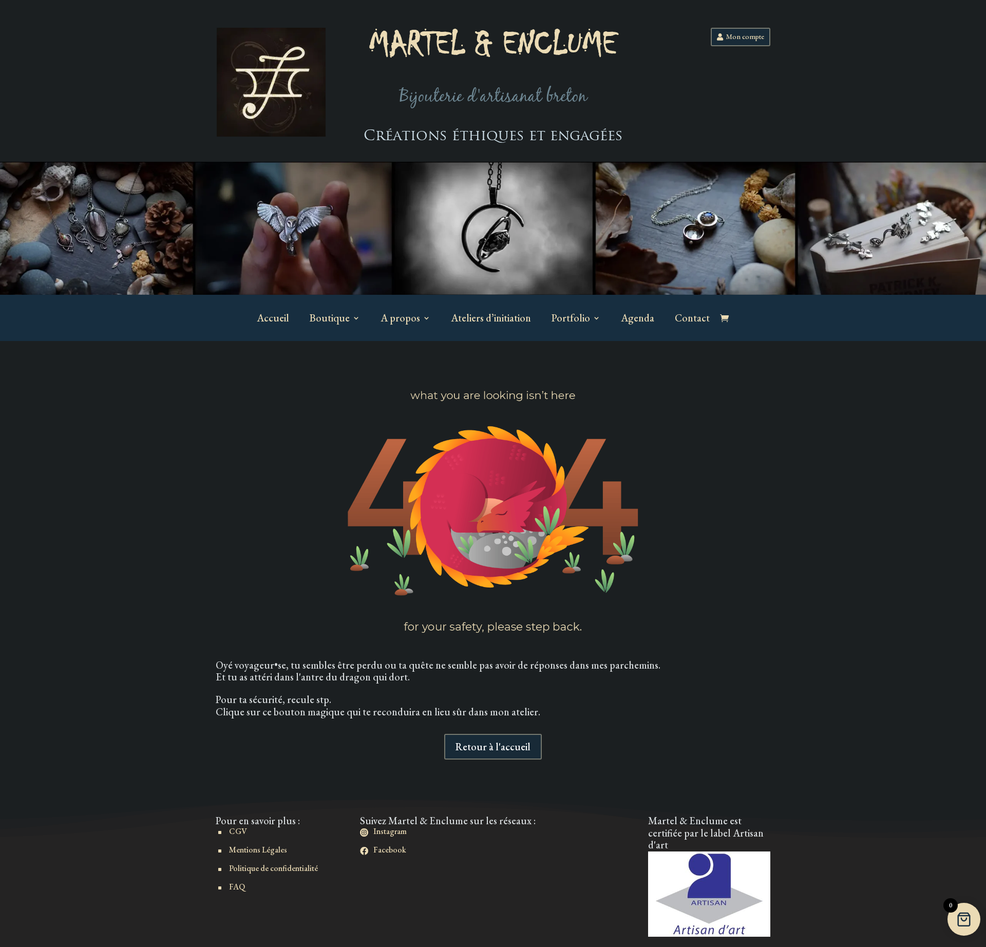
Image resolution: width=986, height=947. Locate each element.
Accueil (273, 318)
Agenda (637, 318)
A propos (400, 318)
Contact (692, 318)
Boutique (330, 318)
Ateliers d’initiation (491, 318)
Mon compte (745, 36)
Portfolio (571, 318)
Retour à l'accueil (493, 746)
